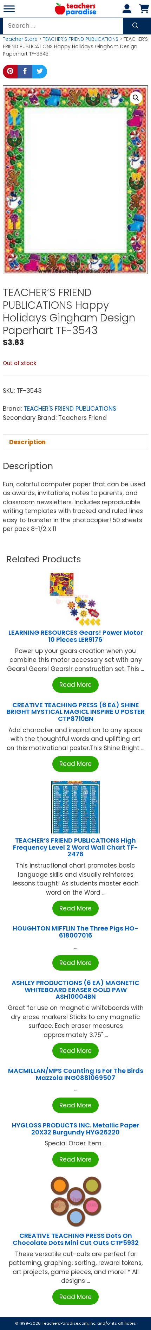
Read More (75, 684)
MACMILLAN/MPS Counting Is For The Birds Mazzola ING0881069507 (75, 1074)
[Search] (135, 26)
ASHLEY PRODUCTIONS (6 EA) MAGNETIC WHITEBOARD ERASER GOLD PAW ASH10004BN (75, 989)
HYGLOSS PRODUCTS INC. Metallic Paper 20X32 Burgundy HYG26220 (75, 1129)
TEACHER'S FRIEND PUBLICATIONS (80, 39)
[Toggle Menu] (9, 8)
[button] (136, 97)
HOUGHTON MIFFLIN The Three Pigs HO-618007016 (75, 932)
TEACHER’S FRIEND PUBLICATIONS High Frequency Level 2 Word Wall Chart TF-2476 (75, 847)
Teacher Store (20, 39)
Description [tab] (27, 442)
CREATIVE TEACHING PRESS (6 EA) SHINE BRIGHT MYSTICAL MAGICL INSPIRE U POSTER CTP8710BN (76, 712)
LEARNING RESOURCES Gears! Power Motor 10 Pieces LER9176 (75, 636)
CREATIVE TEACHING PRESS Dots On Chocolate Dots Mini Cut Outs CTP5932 (76, 1239)
